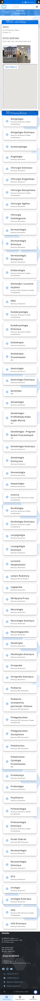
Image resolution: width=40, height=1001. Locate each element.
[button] (20, 121)
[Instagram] (7, 969)
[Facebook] (3, 969)
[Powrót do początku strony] (4, 991)
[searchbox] (23, 6)
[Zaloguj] (38, 2)
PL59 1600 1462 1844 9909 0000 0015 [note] (17, 41)
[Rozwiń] (7, 121)
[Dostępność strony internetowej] (2, 2)
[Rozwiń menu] (37, 6)
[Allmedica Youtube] (11, 969)
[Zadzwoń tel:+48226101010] (22, 2)
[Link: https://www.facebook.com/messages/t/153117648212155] (35, 992)
